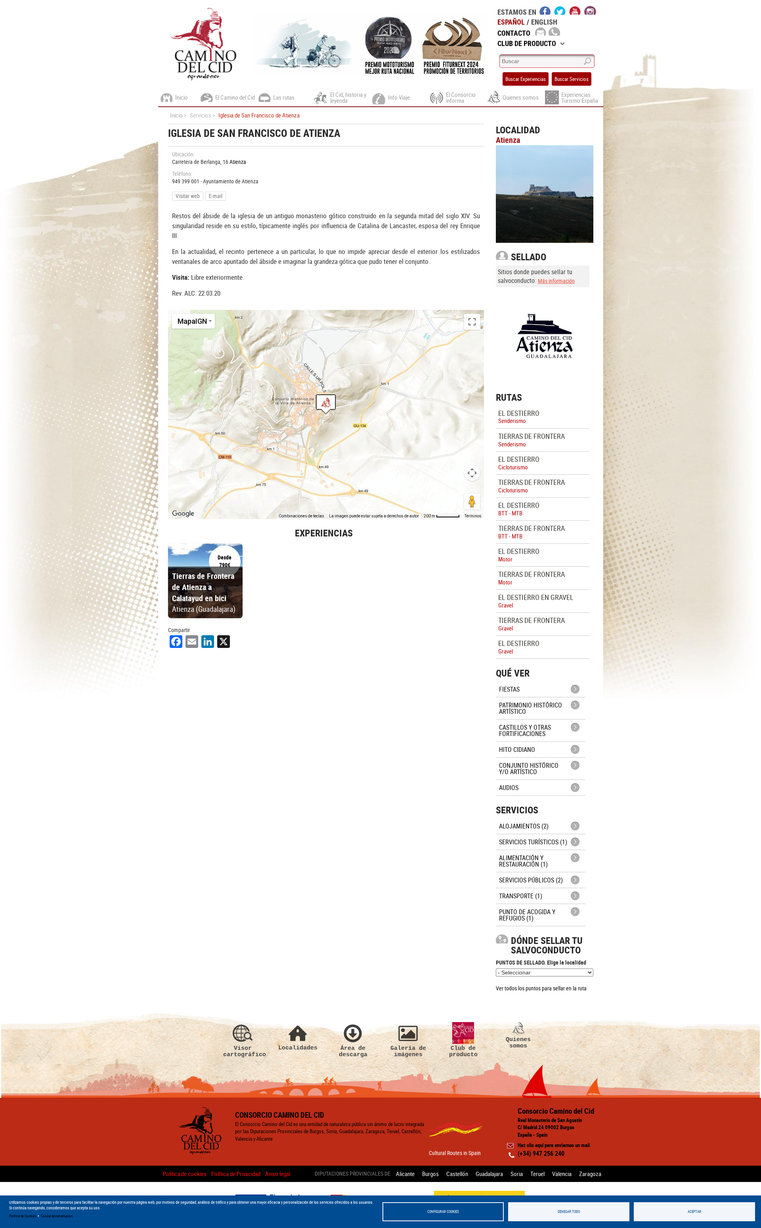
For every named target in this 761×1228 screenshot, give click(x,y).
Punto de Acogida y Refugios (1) (527, 914)
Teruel (537, 1174)
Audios (508, 787)
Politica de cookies (185, 1174)
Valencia (562, 1174)
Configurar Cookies (443, 1211)
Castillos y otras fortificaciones (525, 730)
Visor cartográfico (243, 1051)
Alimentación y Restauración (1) (523, 861)
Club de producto (463, 1051)
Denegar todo (569, 1211)
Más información (556, 280)
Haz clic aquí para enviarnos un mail (554, 1145)
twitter (560, 10)
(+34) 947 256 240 (541, 1153)
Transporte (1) (520, 896)
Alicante (405, 1174)
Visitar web (188, 196)
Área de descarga (353, 1051)
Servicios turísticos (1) (533, 842)
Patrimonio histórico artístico (530, 708)
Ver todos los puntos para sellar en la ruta (541, 988)
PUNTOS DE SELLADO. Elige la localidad (541, 962)
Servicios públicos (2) (531, 880)
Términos (473, 516)
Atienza (237, 161)
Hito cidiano (517, 749)
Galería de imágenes (408, 1051)
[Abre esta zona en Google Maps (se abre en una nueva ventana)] (183, 514)
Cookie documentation (57, 1216)
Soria (517, 1174)
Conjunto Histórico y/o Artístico (528, 768)
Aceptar (694, 1211)
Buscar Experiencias (525, 79)
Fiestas (509, 689)
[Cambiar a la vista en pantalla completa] (472, 322)
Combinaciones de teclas (301, 516)
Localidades (297, 1047)
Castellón (457, 1174)
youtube (575, 10)
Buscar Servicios (571, 79)
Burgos (430, 1174)
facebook (545, 10)
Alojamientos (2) (524, 826)
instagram (590, 10)
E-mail (215, 196)
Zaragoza (590, 1174)
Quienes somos (518, 1042)
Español (511, 22)
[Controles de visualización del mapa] (472, 473)
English (544, 22)
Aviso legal (277, 1174)
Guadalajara (489, 1174)
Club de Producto (526, 43)
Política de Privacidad (235, 1174)
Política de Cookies (22, 1216)
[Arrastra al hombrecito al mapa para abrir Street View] (472, 501)
